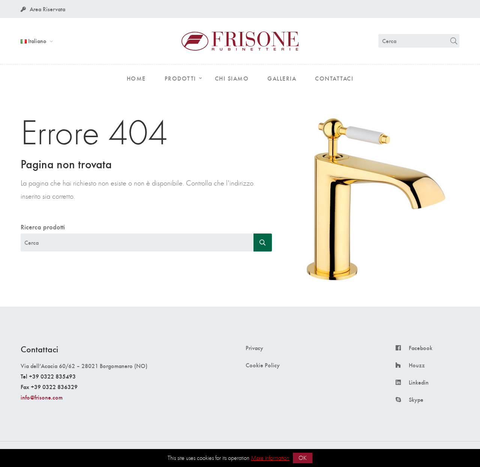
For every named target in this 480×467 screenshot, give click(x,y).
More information (270, 457)
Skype (416, 399)
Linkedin (419, 382)
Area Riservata (47, 9)
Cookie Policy (263, 365)
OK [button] (302, 457)
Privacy (254, 348)
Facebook (420, 348)
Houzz (417, 365)
